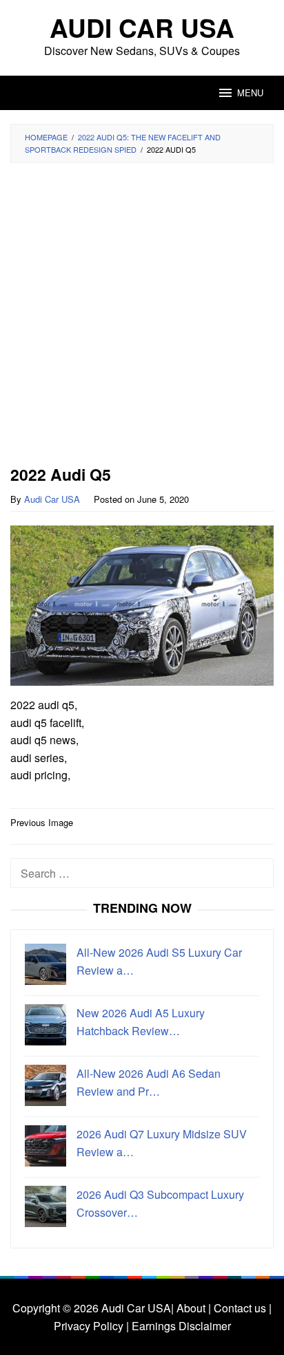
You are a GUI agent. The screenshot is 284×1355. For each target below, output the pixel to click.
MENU (250, 92)
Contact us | (241, 1308)
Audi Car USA (142, 27)
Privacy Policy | (91, 1326)
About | (193, 1308)
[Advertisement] (142, 318)
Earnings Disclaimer (180, 1326)
